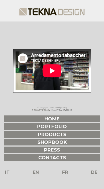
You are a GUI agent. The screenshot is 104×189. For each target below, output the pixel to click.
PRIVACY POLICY (41, 110)
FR (65, 172)
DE (94, 172)
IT (7, 172)
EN (36, 172)
